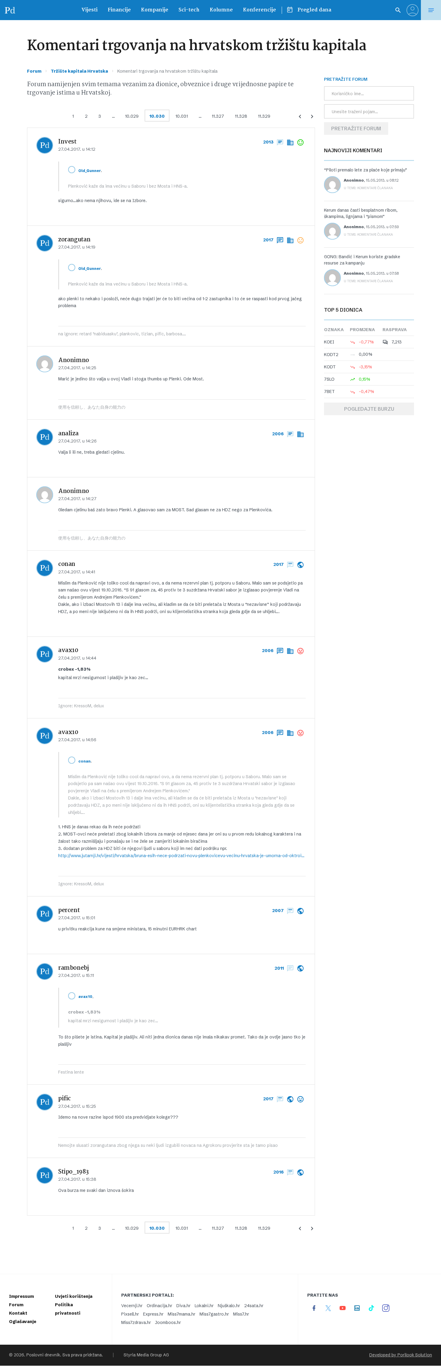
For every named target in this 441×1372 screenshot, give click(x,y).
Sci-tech (189, 10)
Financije (119, 10)
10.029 (132, 116)
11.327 (218, 116)
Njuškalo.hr (229, 1305)
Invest (67, 142)
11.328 (241, 116)
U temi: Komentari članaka (368, 188)
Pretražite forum (356, 128)
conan (66, 564)
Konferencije (259, 10)
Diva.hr (183, 1305)
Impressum (21, 1296)
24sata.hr (253, 1305)
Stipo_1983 (73, 1172)
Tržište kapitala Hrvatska (79, 71)
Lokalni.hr (204, 1305)
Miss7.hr (241, 1314)
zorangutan (74, 240)
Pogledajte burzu (369, 409)
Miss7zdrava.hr (136, 1322)
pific (64, 1099)
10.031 (182, 116)
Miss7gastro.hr (214, 1314)
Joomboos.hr (168, 1322)
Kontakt (18, 1313)
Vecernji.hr (131, 1305)
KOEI (329, 342)
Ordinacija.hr (159, 1305)
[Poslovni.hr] (10, 10)
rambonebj (73, 968)
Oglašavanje (22, 1321)
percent (69, 910)
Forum (34, 71)
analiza (68, 434)
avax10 (68, 650)
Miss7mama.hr (181, 1314)
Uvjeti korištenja (73, 1296)
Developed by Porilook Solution (400, 1355)
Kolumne (221, 10)
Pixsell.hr (130, 1314)
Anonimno (354, 180)
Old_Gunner (89, 170)
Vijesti (89, 10)
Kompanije (154, 10)
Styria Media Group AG (146, 1355)
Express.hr (153, 1314)
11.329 (264, 116)
